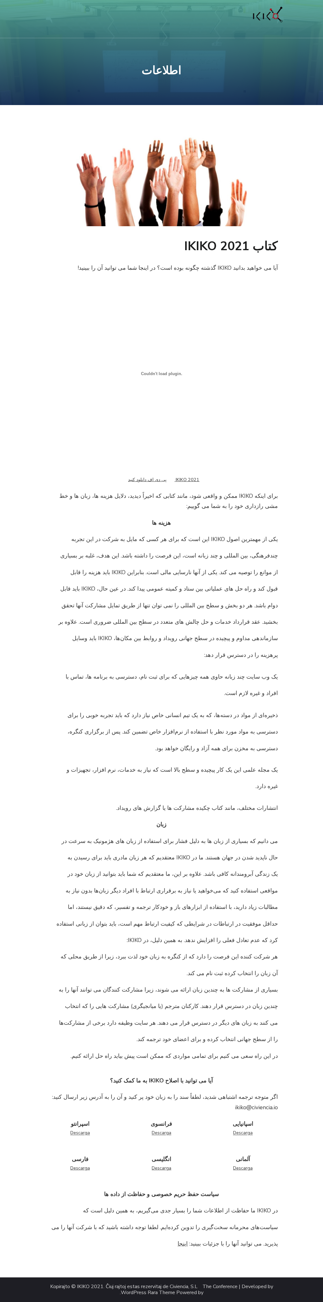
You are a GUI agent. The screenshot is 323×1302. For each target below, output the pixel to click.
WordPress (133, 1293)
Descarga (243, 1133)
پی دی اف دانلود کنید (147, 479)
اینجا (183, 1243)
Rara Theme (161, 1293)
